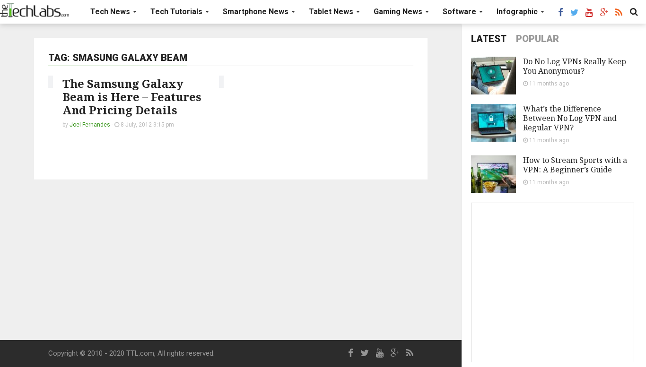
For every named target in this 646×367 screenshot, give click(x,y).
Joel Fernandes (90, 124)
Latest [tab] (488, 38)
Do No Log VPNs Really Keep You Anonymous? (574, 66)
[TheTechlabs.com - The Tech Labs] (34, 10)
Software (460, 11)
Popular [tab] (537, 38)
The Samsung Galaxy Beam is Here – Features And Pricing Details (131, 97)
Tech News (111, 11)
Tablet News (332, 11)
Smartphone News (256, 11)
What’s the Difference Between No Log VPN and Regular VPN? (570, 118)
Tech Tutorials (177, 11)
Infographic (518, 11)
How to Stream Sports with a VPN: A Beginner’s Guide (575, 165)
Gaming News (399, 11)
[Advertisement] (230, 260)
